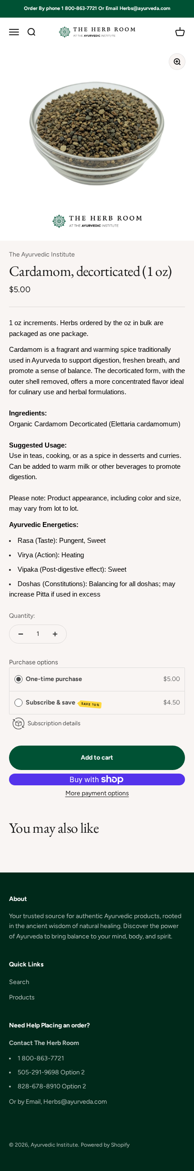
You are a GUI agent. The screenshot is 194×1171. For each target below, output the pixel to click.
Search (19, 982)
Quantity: (22, 616)
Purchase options (33, 662)
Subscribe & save (63, 703)
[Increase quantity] (55, 634)
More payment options (97, 793)
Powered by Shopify (105, 1145)
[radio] (18, 679)
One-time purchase (54, 679)
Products (22, 997)
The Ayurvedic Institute (42, 254)
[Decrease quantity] (20, 634)
